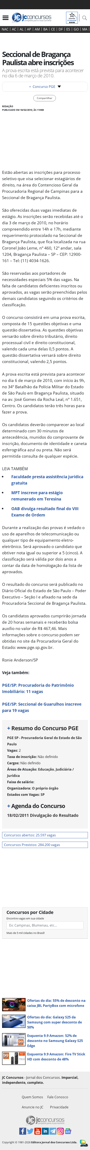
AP (29, 29)
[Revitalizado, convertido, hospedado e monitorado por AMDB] (84, 1143)
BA (45, 29)
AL (21, 29)
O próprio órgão (45, 788)
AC (14, 29)
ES (68, 29)
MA (84, 29)
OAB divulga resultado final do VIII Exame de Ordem (44, 512)
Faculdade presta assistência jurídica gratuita (47, 480)
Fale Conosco (57, 1097)
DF (61, 29)
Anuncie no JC (32, 1107)
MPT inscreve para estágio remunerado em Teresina (37, 496)
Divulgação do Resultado (42, 815)
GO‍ (76, 29)
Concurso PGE (42, 86)
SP (43, 794)
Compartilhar (44, 98)
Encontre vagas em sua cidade (25, 918)
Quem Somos (32, 1097)
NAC (5, 29)
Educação (46, 769)
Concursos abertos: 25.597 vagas (30, 835)
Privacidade (59, 1107)
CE (53, 29)
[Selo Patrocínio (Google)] (72, 17)
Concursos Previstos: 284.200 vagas (32, 844)
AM (37, 29)
